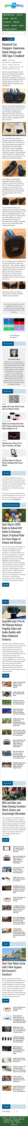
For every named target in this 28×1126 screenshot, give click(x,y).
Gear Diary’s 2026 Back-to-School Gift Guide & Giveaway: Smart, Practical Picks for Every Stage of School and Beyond (13, 533)
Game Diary (6, 26)
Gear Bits (6, 944)
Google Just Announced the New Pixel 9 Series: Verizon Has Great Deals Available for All (13, 426)
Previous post (15, 335)
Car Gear (5, 18)
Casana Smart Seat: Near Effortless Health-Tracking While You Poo (19, 1059)
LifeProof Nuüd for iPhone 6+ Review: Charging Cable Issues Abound (12, 462)
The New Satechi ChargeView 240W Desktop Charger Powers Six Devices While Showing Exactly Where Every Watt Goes (19, 933)
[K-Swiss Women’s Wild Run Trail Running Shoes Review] (6, 695)
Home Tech (19, 15)
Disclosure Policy (7, 1119)
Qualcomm (5, 67)
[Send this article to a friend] (9, 325)
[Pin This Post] (19, 322)
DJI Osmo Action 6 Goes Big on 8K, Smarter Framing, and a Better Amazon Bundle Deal (18, 870)
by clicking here (17, 499)
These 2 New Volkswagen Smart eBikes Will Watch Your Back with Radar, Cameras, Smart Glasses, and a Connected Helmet (19, 920)
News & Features (6, 421)
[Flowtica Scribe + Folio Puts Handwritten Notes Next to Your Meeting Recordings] (6, 850)
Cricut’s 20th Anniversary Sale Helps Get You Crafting (19, 899)
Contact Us (18, 1122)
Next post (13, 337)
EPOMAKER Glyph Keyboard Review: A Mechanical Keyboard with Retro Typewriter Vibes (19, 765)
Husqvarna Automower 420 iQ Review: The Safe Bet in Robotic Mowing (19, 702)
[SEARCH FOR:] (14, 33)
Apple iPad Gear (6, 62)
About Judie (4, 1117)
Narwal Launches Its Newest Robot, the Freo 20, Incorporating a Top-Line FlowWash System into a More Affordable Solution (19, 1019)
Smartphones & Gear (8, 15)
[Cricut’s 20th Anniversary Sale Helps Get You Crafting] (6, 901)
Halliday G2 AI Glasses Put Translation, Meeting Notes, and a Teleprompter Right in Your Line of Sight (19, 1069)
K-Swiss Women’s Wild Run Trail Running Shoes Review (19, 693)
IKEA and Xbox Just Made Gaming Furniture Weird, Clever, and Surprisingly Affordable (14, 808)
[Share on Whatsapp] (9, 328)
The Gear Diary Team (13, 1117)
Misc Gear (14, 26)
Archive (12, 1122)
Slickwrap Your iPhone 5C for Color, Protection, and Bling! (12, 444)
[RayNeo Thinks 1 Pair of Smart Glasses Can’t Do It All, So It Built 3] (6, 881)
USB (22, 67)
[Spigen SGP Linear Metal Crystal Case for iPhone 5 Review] (14, 402)
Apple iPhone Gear (17, 62)
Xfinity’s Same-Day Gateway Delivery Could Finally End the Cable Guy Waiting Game (19, 1079)
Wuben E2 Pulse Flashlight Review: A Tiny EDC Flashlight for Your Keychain (19, 684)
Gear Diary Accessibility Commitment (11, 1120)
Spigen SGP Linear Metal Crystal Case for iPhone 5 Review (13, 407)
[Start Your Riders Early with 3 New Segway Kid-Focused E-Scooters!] (14, 960)
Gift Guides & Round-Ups (10, 29)
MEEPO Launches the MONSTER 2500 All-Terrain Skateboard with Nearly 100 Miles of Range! (19, 1050)
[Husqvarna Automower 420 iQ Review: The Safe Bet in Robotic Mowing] (6, 704)
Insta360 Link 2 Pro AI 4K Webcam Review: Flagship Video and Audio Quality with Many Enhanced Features (13, 630)
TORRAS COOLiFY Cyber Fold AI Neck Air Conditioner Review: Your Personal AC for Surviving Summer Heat (19, 722)
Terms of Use (6, 1122)
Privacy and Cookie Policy (18, 1119)
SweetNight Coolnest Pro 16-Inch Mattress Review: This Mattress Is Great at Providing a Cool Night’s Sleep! (19, 889)
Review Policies (22, 1117)
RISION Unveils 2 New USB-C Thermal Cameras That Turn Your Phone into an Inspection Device (19, 1029)
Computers (16, 22)
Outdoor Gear (7, 22)
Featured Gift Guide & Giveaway (11, 505)
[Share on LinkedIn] (9, 322)
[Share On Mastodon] (19, 328)
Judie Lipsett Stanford (14, 68)
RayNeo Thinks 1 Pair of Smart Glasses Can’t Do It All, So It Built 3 (19, 879)
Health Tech (13, 18)
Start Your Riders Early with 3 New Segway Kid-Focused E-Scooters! (13, 968)
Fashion (21, 26)
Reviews (4, 404)
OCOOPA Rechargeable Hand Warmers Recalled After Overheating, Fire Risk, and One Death (18, 1039)
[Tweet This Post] (19, 319)
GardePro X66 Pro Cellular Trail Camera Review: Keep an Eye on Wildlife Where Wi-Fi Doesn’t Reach (19, 732)
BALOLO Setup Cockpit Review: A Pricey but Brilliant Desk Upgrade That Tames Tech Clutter (19, 711)
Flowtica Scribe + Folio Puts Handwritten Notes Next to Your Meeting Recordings (18, 849)
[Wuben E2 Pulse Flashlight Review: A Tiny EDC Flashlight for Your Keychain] (6, 685)
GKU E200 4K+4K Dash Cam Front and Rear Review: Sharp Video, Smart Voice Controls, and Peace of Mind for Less (19, 755)
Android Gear (11, 60)
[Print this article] (19, 325)
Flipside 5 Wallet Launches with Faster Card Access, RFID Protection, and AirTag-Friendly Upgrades (19, 1088)
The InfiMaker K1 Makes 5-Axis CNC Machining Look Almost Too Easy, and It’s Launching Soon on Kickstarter (19, 909)
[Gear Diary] (14, 5)
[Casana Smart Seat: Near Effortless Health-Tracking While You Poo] (6, 1061)
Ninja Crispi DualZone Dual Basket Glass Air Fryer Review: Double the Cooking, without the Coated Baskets (19, 743)
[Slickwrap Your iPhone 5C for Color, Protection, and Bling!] (14, 438)
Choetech (10, 64)
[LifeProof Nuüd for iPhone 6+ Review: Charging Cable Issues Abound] (14, 456)
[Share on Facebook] (9, 319)
